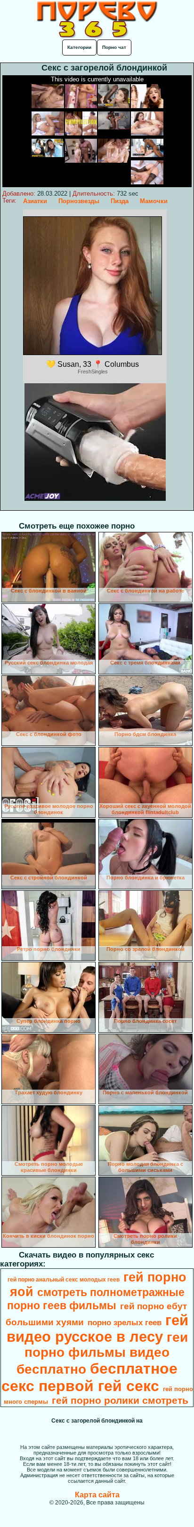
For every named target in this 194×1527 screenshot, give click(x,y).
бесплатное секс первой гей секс (89, 1377)
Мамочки (154, 201)
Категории (79, 47)
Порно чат (114, 47)
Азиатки (35, 201)
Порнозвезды (78, 201)
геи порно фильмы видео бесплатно (102, 1353)
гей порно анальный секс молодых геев (64, 1279)
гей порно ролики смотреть (120, 1400)
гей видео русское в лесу (98, 1328)
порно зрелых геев (125, 1322)
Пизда (120, 201)
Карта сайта (97, 1495)
